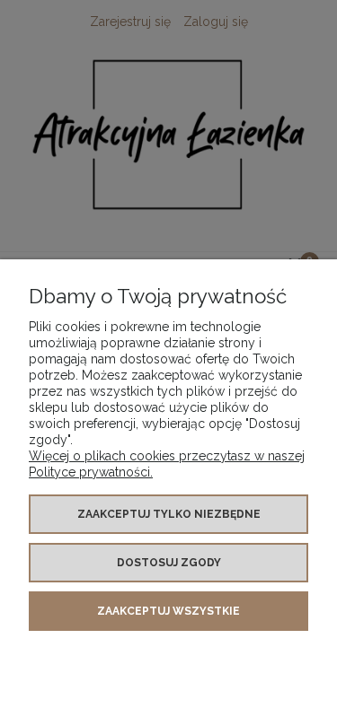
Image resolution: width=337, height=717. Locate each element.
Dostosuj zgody (169, 562)
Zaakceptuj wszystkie (168, 611)
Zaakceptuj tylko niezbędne (169, 514)
